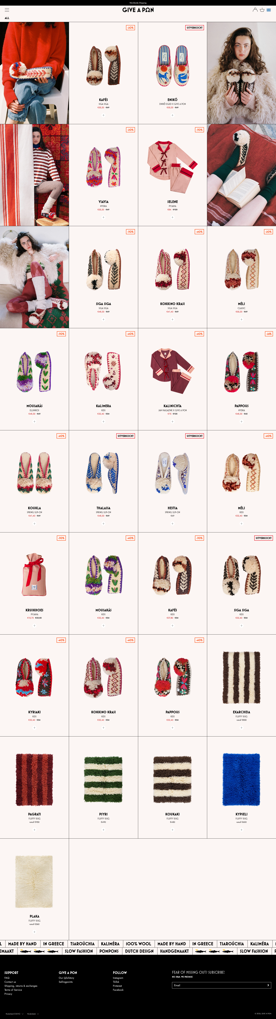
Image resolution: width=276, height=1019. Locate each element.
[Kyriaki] (34, 677)
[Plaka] (34, 881)
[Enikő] (172, 65)
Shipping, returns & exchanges (20, 986)
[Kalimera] (103, 371)
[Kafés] (103, 65)
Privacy (8, 994)
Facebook (118, 990)
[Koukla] (34, 473)
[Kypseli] (241, 779)
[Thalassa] (103, 473)
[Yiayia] (103, 167)
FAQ (6, 978)
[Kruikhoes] (34, 575)
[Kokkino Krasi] (172, 269)
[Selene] (172, 167)
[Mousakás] (34, 371)
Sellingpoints (66, 982)
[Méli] (241, 269)
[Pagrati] (34, 779)
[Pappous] (241, 371)
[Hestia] (172, 473)
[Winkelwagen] (262, 10)
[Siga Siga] (241, 575)
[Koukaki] (172, 779)
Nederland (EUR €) (13, 1014)
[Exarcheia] (241, 677)
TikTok (116, 982)
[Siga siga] (103, 269)
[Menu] (7, 10)
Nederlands (31, 1014)
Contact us (10, 982)
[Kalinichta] (172, 371)
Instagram (118, 978)
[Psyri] (103, 779)
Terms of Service (13, 990)
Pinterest (117, 986)
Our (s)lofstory (66, 978)
